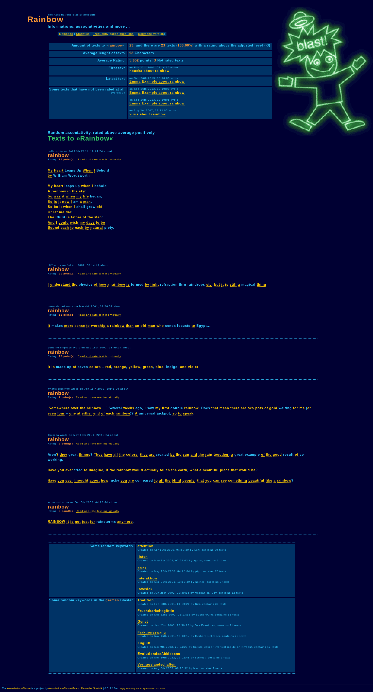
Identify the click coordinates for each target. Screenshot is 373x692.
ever (69, 470)
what (194, 470)
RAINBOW (56, 522)
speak (188, 413)
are (243, 408)
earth (182, 470)
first (165, 408)
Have (52, 470)
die (68, 212)
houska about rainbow (149, 71)
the (75, 191)
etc (209, 284)
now (66, 202)
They (98, 454)
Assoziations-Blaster (19, 688)
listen (143, 557)
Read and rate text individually (99, 159)
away (142, 567)
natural (96, 227)
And (51, 222)
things (84, 454)
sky (82, 191)
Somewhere (59, 408)
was (57, 196)
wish (74, 222)
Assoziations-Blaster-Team (63, 688)
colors (95, 367)
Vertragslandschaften (157, 664)
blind (176, 480)
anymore (125, 522)
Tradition (146, 600)
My (50, 170)
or (309, 408)
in (69, 191)
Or (50, 212)
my (79, 196)
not (78, 522)
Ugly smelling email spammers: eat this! (142, 688)
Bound (53, 227)
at (78, 413)
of (84, 217)
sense (80, 326)
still (233, 284)
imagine (96, 470)
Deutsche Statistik (91, 688)
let (55, 212)
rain (208, 454)
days (90, 222)
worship (98, 326)
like (269, 480)
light (154, 284)
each (65, 227)
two (251, 408)
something (237, 480)
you (61, 470)
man (87, 202)
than (130, 326)
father (76, 217)
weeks (128, 408)
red (108, 367)
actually (151, 470)
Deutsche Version (151, 33)
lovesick (145, 589)
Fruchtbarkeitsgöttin (156, 611)
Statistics (83, 33)
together (221, 454)
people (188, 480)
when (86, 186)
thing (261, 284)
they (63, 454)
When (88, 170)
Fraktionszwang (152, 632)
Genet (143, 621)
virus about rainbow (147, 114)
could (64, 222)
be (56, 207)
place (225, 470)
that (214, 408)
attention (146, 546)
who (160, 326)
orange (120, 367)
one (72, 413)
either (87, 413)
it (63, 196)
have (108, 454)
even (52, 413)
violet (193, 367)
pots (259, 408)
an (137, 326)
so (175, 413)
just (85, 522)
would (137, 470)
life (86, 196)
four (61, 413)
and (183, 367)
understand (60, 284)
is (55, 202)
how (102, 284)
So (50, 196)
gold (273, 408)
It (49, 326)
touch (165, 470)
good (277, 454)
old (100, 207)
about (95, 480)
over (75, 408)
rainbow (59, 191)
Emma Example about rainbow (156, 81)
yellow (134, 367)
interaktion (147, 578)
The (51, 217)
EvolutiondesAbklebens (159, 654)
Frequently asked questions (113, 33)
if (107, 470)
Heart (58, 170)
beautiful (211, 470)
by (50, 175)
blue (159, 367)
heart (58, 186)
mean (224, 408)
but (217, 284)
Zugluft (144, 643)
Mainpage (66, 33)
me (61, 212)
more (68, 326)
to (97, 222)
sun (186, 454)
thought (81, 480)
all (115, 454)
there (235, 408)
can (216, 480)
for (295, 408)
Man (98, 217)
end (96, 413)
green (148, 367)
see (224, 480)
